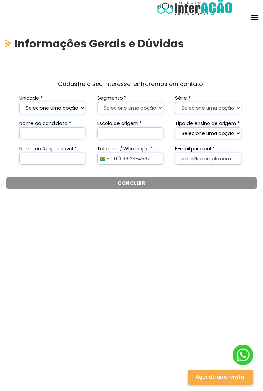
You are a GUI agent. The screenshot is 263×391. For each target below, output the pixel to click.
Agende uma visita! (220, 376)
